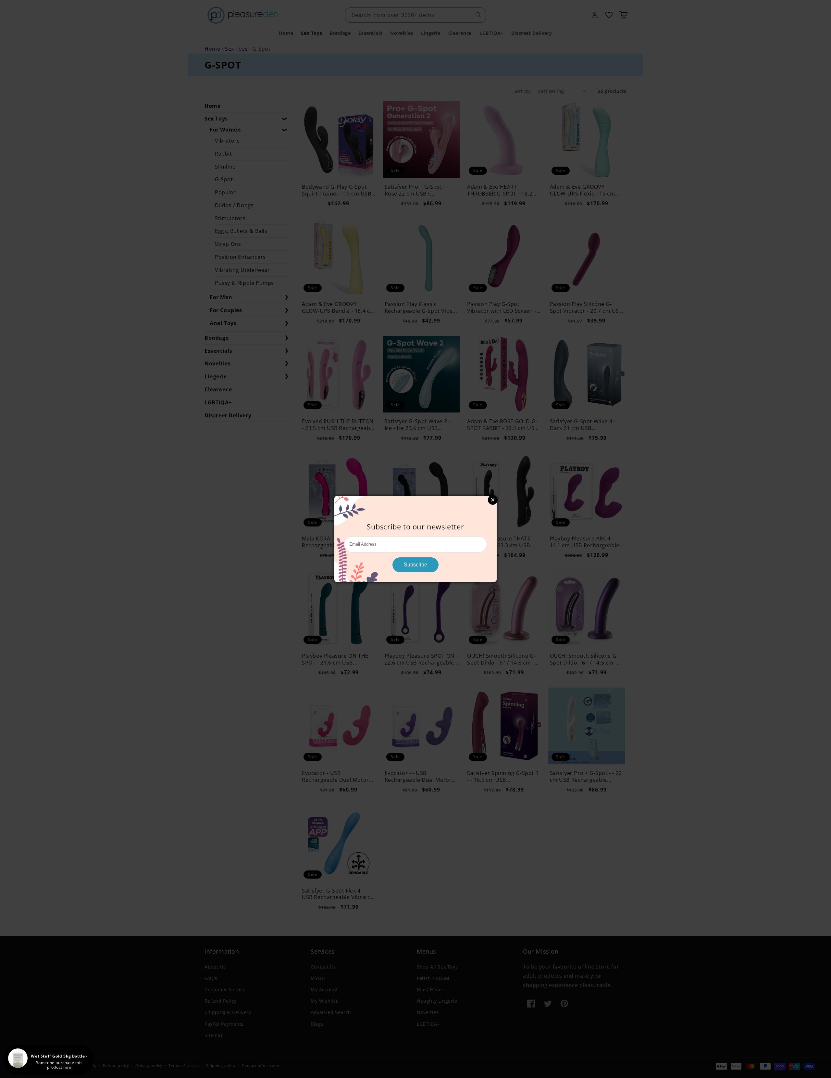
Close (493, 500)
